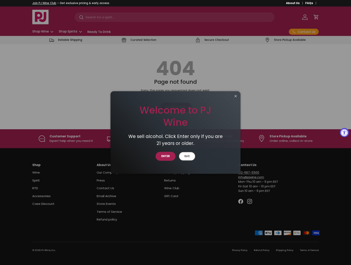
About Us (293, 3)
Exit (187, 156)
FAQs (309, 3)
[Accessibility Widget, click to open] (344, 132)
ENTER (165, 156)
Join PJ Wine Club (44, 3)
